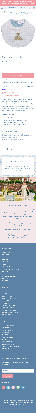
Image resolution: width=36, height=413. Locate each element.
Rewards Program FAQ (10, 347)
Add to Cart (18, 76)
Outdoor (5, 271)
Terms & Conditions (9, 298)
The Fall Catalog (8, 315)
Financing (5, 349)
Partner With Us (8, 308)
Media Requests (7, 335)
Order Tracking (8, 330)
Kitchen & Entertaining (10, 269)
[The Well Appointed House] (18, 12)
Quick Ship (5, 278)
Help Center (6, 328)
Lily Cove (5, 281)
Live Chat (18, 170)
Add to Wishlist (32, 54)
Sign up (7, 376)
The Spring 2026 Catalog (11, 312)
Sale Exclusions (8, 344)
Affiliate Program (8, 337)
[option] (18, 33)
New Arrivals (7, 253)
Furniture (5, 255)
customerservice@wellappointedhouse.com (18, 168)
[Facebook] (8, 387)
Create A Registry (8, 305)
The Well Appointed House (25, 400)
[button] (34, 7)
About (4, 291)
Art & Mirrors (7, 262)
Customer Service (8, 325)
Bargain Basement (9, 276)
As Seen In (5, 294)
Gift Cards (6, 301)
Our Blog (5, 303)
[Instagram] (13, 387)
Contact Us (6, 332)
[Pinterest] (18, 387)
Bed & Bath (6, 267)
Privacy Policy (7, 296)
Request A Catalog (9, 310)
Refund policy (7, 342)
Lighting (5, 260)
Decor (4, 264)
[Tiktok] (23, 387)
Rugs (3, 257)
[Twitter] (3, 387)
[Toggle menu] (2, 7)
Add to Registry (9, 92)
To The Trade (6, 339)
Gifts (3, 274)
